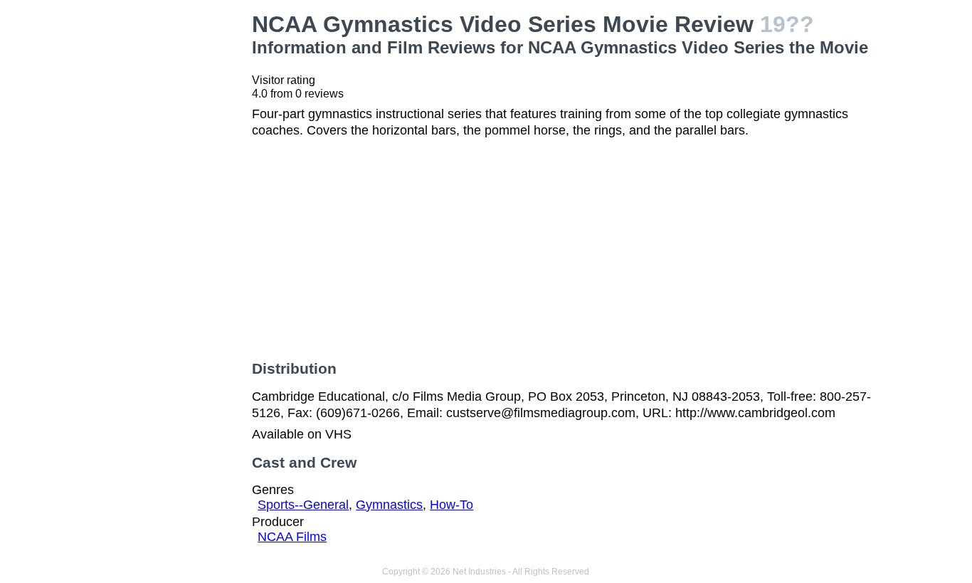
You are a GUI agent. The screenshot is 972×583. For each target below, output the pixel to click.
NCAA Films (292, 537)
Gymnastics (389, 505)
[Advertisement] (169, 224)
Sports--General (303, 505)
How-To (451, 505)
